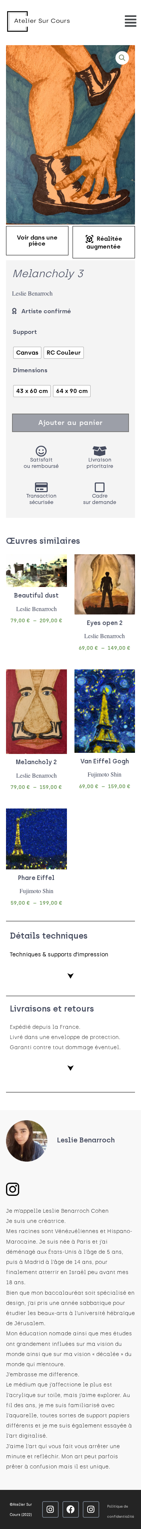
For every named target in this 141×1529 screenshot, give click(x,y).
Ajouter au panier (70, 423)
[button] (122, 58)
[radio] (27, 352)
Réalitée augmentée (103, 242)
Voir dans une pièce (37, 240)
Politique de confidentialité (120, 1511)
